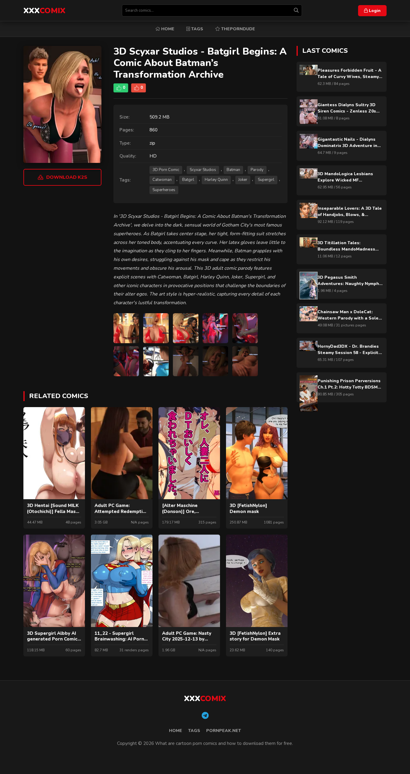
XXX (44, 10)
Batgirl (188, 179)
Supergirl (266, 179)
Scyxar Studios (203, 169)
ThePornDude (237, 29)
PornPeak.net (223, 731)
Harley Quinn (216, 179)
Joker (242, 179)
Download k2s (66, 177)
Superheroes (163, 190)
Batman (233, 169)
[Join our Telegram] (205, 715)
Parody (257, 169)
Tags (196, 29)
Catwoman (162, 179)
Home (167, 29)
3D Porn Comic (165, 169)
